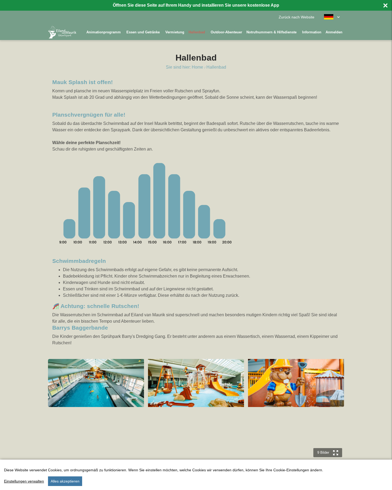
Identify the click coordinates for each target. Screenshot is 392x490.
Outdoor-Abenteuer (226, 32)
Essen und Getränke (143, 32)
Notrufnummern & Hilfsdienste (271, 32)
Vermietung (174, 32)
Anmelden (334, 32)
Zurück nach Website (296, 17)
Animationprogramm (103, 32)
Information (311, 32)
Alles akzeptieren (65, 481)
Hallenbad (197, 32)
